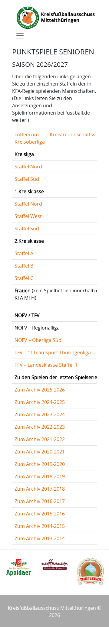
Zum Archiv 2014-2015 (40, 526)
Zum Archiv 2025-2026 (40, 389)
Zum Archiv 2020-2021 (40, 451)
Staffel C (24, 278)
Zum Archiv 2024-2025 (40, 402)
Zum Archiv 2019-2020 (40, 464)
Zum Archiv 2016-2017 (40, 501)
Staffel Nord (28, 166)
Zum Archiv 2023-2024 (40, 414)
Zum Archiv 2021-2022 (40, 439)
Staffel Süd (27, 179)
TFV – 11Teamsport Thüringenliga (53, 352)
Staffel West (28, 216)
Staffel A (24, 253)
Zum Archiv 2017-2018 (40, 489)
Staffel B (24, 265)
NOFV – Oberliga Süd (38, 340)
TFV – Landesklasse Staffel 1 (46, 365)
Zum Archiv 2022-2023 (40, 427)
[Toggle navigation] (20, 35)
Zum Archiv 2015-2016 (40, 513)
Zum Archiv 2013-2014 (40, 538)
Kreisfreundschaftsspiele (78, 134)
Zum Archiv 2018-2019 (40, 476)
